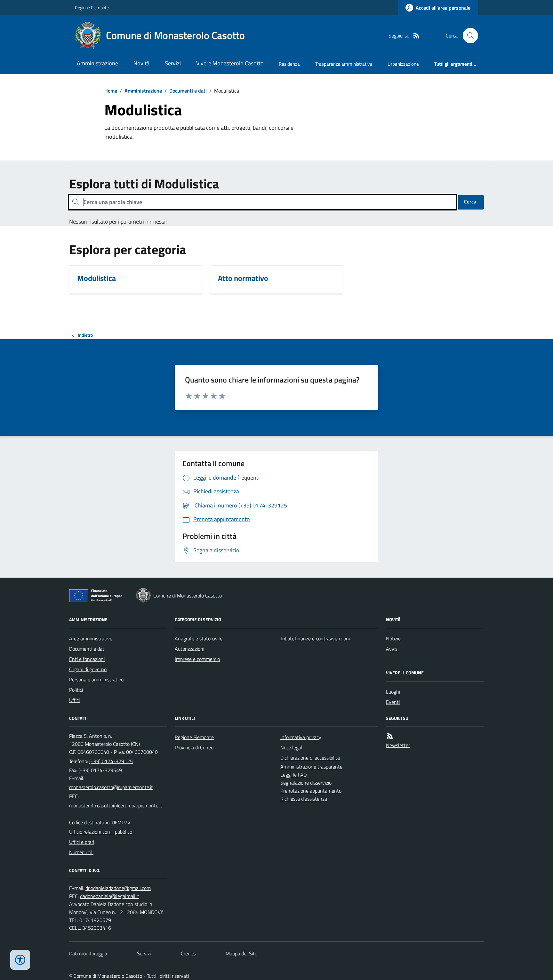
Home (110, 91)
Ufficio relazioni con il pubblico (100, 832)
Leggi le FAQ (293, 774)
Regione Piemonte (92, 7)
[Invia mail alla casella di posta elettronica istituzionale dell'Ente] (111, 787)
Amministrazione (97, 63)
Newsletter (398, 745)
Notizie (393, 638)
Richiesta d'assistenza (303, 799)
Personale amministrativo (96, 679)
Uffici (74, 700)
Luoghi (393, 692)
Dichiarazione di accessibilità (310, 758)
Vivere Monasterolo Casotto (230, 63)
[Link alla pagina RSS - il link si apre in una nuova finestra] (416, 36)
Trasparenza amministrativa (343, 64)
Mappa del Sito (241, 953)
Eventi (393, 702)
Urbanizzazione (403, 64)
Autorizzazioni (189, 649)
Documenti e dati (188, 91)
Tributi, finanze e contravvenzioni (315, 638)
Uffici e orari (81, 842)
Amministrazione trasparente (311, 766)
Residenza (289, 64)
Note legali (291, 747)
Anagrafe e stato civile (198, 638)
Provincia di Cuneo (194, 747)
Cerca (470, 201)
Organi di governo (88, 669)
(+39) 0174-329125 (111, 761)
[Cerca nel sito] (468, 35)
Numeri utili (81, 852)
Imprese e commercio (197, 659)
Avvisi (392, 649)
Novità (141, 63)
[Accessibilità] (20, 960)
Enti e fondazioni (87, 659)
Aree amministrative (90, 638)
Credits (188, 953)
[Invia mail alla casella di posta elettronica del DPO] (118, 888)
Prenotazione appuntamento (310, 791)
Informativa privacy (300, 737)
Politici (76, 690)
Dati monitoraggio (88, 953)
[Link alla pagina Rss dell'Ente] (390, 736)
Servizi (173, 63)
